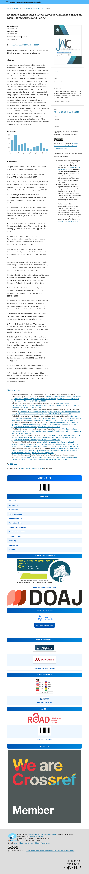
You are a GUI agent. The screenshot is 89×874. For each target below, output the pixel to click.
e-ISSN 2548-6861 (44, 478)
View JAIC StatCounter (44, 702)
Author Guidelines (15, 518)
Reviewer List (14, 505)
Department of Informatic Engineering (42, 834)
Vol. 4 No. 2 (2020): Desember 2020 (33, 8)
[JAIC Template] (44, 621)
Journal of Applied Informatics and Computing (25, 2)
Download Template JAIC (44, 625)
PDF (58, 71)
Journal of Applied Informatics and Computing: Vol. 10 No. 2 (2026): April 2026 (45, 400)
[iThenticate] (44, 651)
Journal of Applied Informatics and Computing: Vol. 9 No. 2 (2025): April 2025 (44, 452)
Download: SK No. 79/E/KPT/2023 (44, 587)
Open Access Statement (17, 527)
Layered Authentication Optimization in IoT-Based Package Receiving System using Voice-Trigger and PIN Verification (47, 418)
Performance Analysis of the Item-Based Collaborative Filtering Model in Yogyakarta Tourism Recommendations (46, 449)
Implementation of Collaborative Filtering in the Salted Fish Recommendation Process (49, 412)
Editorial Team (14, 501)
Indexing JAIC (14, 549)
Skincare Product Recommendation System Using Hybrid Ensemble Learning (40, 404)
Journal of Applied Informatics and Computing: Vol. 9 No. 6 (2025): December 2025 (41, 414)
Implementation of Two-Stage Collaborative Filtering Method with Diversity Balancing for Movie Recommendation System (46, 436)
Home (9, 8)
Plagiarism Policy (15, 536)
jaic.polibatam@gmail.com (40, 843)
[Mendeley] (44, 663)
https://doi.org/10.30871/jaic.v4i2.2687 (25, 45)
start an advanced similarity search (30, 469)
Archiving (12, 540)
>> (16, 464)
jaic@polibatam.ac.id (21, 843)
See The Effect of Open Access (67, 221)
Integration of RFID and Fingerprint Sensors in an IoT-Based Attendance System (50, 457)
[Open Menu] (7, 2)
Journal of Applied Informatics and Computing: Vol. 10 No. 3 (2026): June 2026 (49, 420)
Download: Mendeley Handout (45, 668)
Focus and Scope (15, 514)
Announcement (14, 545)
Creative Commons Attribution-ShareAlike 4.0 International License (66, 145)
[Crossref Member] (44, 823)
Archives (16, 8)
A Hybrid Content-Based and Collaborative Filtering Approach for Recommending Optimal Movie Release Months (47, 398)
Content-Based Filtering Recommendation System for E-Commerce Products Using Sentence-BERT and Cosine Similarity (45, 423)
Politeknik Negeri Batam (36, 837)
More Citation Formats (62, 102)
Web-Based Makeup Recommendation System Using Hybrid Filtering (44, 430)
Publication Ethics (15, 523)
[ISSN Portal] (44, 722)
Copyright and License (17, 532)
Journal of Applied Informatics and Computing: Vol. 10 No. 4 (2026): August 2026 (50, 446)
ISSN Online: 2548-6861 (44, 740)
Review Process (14, 510)
